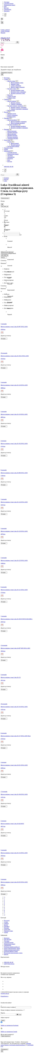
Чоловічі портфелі (12, 124)
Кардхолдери (11, 110)
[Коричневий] (8, 287)
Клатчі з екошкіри (12, 115)
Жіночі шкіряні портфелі (18, 123)
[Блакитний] (8, 256)
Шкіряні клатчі (11, 113)
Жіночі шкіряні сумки (17, 82)
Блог (5, 6)
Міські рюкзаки (11, 134)
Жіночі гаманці (11, 101)
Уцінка (6, 149)
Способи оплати (8, 3)
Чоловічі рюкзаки (12, 132)
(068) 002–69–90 (5, 38)
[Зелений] (8, 281)
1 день (6, 225)
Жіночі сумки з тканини (18, 87)
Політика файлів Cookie (11, 951)
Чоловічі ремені (15, 145)
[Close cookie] (2, 1051)
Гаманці (6, 99)
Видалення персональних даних (13, 953)
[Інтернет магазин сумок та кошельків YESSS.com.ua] (18, 40)
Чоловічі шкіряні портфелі (18, 126)
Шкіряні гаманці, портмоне (18, 107)
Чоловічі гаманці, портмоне (15, 106)
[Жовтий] (8, 244)
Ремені (9, 141)
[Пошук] (17, 42)
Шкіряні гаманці (15, 102)
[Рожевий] (8, 238)
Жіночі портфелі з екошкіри (19, 121)
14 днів (6, 230)
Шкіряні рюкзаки (12, 135)
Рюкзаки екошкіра (12, 137)
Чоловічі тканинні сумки (18, 93)
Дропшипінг (7, 9)
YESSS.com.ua (5, 993)
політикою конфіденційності (17, 1045)
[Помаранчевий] (8, 250)
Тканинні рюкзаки (12, 138)
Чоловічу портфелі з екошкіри (19, 127)
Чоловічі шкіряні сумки (17, 90)
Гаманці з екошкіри (16, 104)
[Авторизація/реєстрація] (2, 19)
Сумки (6, 79)
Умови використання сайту (12, 950)
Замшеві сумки (15, 84)
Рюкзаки (6, 129)
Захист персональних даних (12, 948)
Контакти (6, 11)
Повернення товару (9, 5)
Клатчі (6, 112)
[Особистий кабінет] (2, 22)
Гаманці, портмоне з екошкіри (19, 109)
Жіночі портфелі (12, 120)
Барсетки (10, 95)
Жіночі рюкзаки (11, 131)
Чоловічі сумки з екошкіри (18, 92)
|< (4, 897)
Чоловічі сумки (11, 88)
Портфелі (6, 118)
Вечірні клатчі (11, 116)
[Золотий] (8, 263)
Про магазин (7, 939)
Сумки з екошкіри (16, 85)
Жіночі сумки (11, 81)
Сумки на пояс (11, 96)
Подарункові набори (13, 146)
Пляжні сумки (11, 98)
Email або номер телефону (8, 1007)
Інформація (7, 151)
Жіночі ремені (15, 143)
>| (4, 915)
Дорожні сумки (8, 148)
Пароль (3, 1013)
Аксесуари (7, 140)
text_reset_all (4, 206)
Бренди (6, 954)
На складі (6, 77)
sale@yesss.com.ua (9, 963)
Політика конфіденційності (12, 947)
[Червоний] (8, 293)
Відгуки (6, 8)
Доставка (6, 2)
